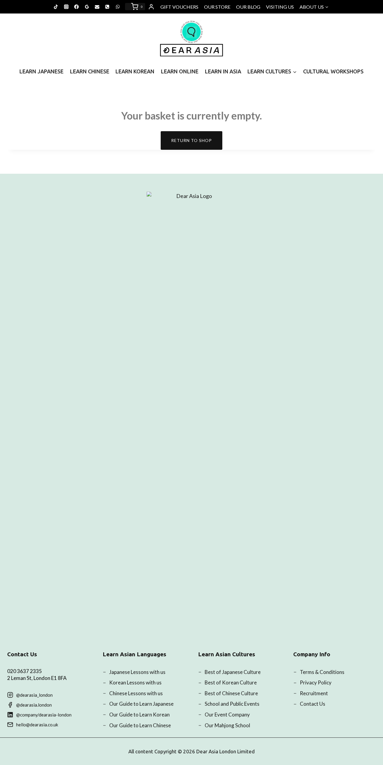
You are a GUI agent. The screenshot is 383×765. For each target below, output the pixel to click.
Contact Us (312, 704)
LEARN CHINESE (89, 71)
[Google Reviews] (86, 6)
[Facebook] (76, 6)
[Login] (151, 7)
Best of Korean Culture (231, 682)
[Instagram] (66, 6)
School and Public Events (232, 704)
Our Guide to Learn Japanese (141, 704)
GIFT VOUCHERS (179, 7)
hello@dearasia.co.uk (37, 724)
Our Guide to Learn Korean (139, 714)
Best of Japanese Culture (233, 672)
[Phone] (107, 6)
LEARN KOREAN (134, 71)
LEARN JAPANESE (41, 71)
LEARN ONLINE (179, 71)
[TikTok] (55, 6)
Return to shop (191, 140)
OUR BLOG (248, 7)
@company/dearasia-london (44, 714)
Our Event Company (227, 714)
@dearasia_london (34, 695)
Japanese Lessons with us (137, 672)
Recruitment (314, 693)
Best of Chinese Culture (231, 693)
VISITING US (280, 7)
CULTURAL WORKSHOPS (333, 71)
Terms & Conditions (322, 672)
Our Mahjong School (227, 725)
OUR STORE (217, 7)
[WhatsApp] (117, 6)
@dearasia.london (34, 704)
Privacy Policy (316, 682)
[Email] (97, 6)
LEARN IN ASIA (223, 71)
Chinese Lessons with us (136, 693)
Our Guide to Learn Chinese (140, 725)
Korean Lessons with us (135, 682)
